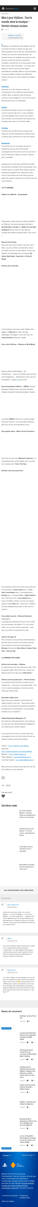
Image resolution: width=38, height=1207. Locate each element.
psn (3, 785)
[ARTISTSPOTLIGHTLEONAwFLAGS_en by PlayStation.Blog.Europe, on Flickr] (16, 507)
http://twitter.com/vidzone (18, 746)
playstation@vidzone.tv (22, 757)
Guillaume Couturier (14, 35)
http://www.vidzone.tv (17, 754)
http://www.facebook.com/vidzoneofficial (16, 751)
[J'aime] (28, 1021)
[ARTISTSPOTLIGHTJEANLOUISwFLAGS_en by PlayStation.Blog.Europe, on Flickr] (16, 564)
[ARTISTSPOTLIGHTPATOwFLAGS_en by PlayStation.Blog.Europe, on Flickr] (16, 491)
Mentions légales (8, 1201)
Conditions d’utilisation (10, 1195)
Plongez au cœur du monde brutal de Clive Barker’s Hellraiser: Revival (27, 1087)
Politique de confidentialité (24, 1196)
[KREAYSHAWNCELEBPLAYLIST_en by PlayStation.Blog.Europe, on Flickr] (16, 214)
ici (18, 380)
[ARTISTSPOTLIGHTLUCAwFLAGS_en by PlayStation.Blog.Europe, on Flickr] (16, 527)
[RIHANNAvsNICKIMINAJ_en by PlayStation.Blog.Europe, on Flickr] (16, 364)
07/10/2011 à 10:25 (12, 941)
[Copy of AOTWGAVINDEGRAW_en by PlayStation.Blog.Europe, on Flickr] (16, 322)
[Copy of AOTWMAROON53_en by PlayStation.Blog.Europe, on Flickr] (16, 306)
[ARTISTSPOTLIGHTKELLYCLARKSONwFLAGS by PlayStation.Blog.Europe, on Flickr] (16, 543)
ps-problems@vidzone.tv (25, 760)
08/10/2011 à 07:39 (12, 972)
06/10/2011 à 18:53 (12, 907)
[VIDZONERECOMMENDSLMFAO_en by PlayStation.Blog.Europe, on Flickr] (16, 412)
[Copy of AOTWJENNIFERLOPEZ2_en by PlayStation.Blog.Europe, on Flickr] (16, 286)
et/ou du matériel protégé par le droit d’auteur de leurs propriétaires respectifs (17, 1185)
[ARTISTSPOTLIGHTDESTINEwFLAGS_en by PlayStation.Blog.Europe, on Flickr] (16, 580)
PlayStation (12, 8)
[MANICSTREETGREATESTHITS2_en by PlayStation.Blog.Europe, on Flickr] (16, 451)
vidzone (8, 785)
